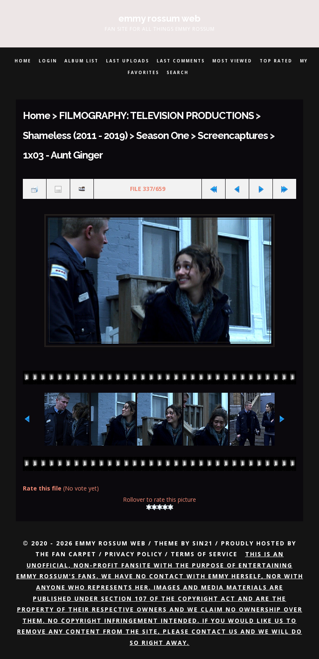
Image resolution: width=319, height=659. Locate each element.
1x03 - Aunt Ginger (63, 155)
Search (178, 72)
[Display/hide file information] (58, 189)
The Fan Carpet (65, 554)
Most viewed (232, 61)
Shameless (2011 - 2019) (75, 135)
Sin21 (202, 543)
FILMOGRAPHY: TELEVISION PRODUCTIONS (156, 115)
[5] (170, 507)
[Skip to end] (284, 189)
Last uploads (127, 61)
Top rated (276, 61)
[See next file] (260, 189)
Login (48, 61)
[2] (154, 507)
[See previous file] (237, 189)
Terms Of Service (204, 554)
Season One (162, 135)
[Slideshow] (81, 189)
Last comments (181, 61)
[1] (149, 507)
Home (23, 61)
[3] (159, 507)
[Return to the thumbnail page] (34, 189)
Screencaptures (233, 135)
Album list (81, 61)
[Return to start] (213, 189)
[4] (165, 507)
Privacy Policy (133, 554)
